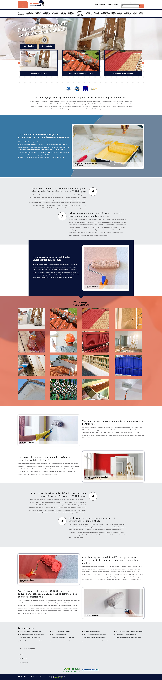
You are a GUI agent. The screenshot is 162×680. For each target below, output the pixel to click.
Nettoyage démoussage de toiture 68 (30, 14)
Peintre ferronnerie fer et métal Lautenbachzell (63, 637)
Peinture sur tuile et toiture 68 (38, 14)
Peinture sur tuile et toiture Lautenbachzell (30, 637)
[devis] (23, 6)
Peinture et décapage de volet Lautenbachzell (94, 637)
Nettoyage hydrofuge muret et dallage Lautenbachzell (128, 637)
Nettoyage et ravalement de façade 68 (46, 14)
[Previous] (19, 63)
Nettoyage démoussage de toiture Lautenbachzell (31, 641)
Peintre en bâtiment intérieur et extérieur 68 (80, 13)
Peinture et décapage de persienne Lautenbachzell (96, 641)
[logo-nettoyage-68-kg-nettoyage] (38, 4)
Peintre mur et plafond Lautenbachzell (61, 631)
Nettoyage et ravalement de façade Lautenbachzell (32, 634)
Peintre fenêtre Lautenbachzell (59, 634)
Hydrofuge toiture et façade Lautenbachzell (126, 634)
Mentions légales (45, 677)
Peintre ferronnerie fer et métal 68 (127, 14)
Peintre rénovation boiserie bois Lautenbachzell (95, 634)
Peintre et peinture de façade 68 (63, 14)
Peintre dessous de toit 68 (119, 14)
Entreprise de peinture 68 (21, 13)
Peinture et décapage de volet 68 (71, 14)
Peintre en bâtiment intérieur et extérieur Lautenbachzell (129, 631)
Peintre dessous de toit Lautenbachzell (61, 641)
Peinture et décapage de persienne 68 (55, 14)
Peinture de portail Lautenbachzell (92, 631)
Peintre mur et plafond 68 (140, 14)
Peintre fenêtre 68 (135, 14)
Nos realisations (28, 46)
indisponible (100, 5)
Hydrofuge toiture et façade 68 (96, 14)
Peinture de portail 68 (113, 14)
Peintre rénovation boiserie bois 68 (88, 14)
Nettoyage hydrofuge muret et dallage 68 (105, 14)
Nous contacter (47, 46)
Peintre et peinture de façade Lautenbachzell (30, 631)
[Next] (143, 63)
